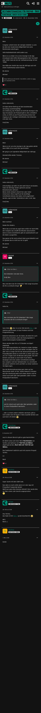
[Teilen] (38, 23)
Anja (34, 79)
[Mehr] (37, 37)
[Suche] (28, 3)
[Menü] (38, 3)
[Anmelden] (33, 3)
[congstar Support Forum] (6, 3)
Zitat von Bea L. (12, 269)
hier (31, 328)
